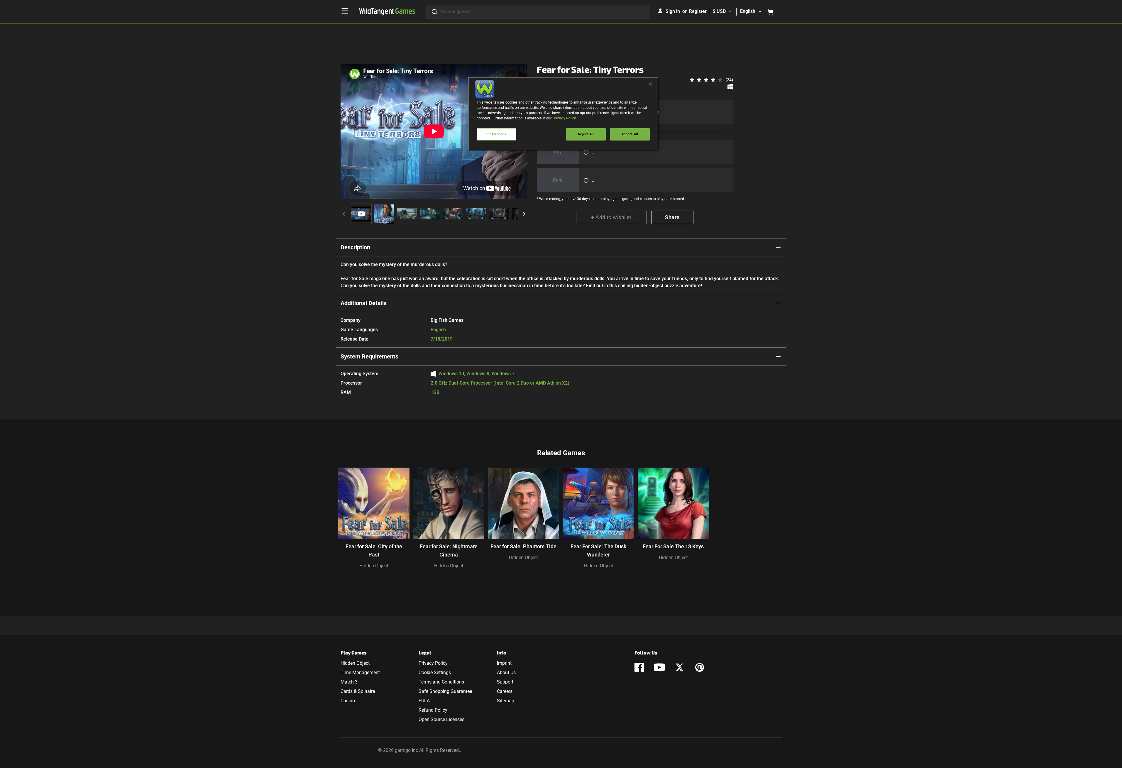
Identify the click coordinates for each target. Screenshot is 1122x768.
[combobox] (538, 11)
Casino (348, 700)
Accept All (630, 134)
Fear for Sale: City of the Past (374, 550)
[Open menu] (345, 11)
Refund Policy (433, 710)
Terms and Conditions (441, 682)
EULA (424, 700)
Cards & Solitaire (358, 691)
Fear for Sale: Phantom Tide (523, 546)
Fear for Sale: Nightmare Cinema (449, 550)
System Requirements (369, 356)
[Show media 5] (453, 214)
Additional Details (364, 303)
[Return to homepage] (387, 12)
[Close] (650, 83)
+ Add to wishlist (611, 217)
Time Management (360, 672)
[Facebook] (639, 667)
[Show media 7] (498, 214)
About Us (506, 672)
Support (505, 682)
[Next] (523, 213)
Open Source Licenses (441, 719)
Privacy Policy (433, 663)
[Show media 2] (384, 214)
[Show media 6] (476, 214)
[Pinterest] (699, 667)
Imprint (504, 663)
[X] (679, 667)
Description (355, 247)
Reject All (586, 134)
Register (698, 11)
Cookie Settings (435, 672)
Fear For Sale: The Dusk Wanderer (599, 550)
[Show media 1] (361, 214)
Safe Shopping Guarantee (445, 691)
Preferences (496, 134)
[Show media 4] (430, 214)
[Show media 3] (407, 214)
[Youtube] (659, 667)
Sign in (673, 11)
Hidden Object (373, 566)
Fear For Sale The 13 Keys (673, 546)
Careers (504, 691)
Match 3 (349, 682)
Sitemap (505, 700)
